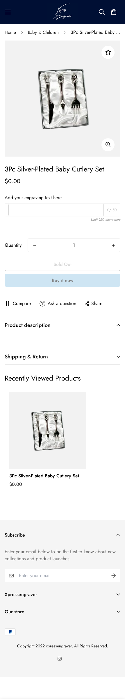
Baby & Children (43, 32)
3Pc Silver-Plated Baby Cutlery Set (44, 475)
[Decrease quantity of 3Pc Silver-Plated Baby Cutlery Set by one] (34, 245)
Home (10, 32)
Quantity (13, 245)
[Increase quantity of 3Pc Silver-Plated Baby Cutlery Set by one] (113, 245)
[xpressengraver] (62, 12)
